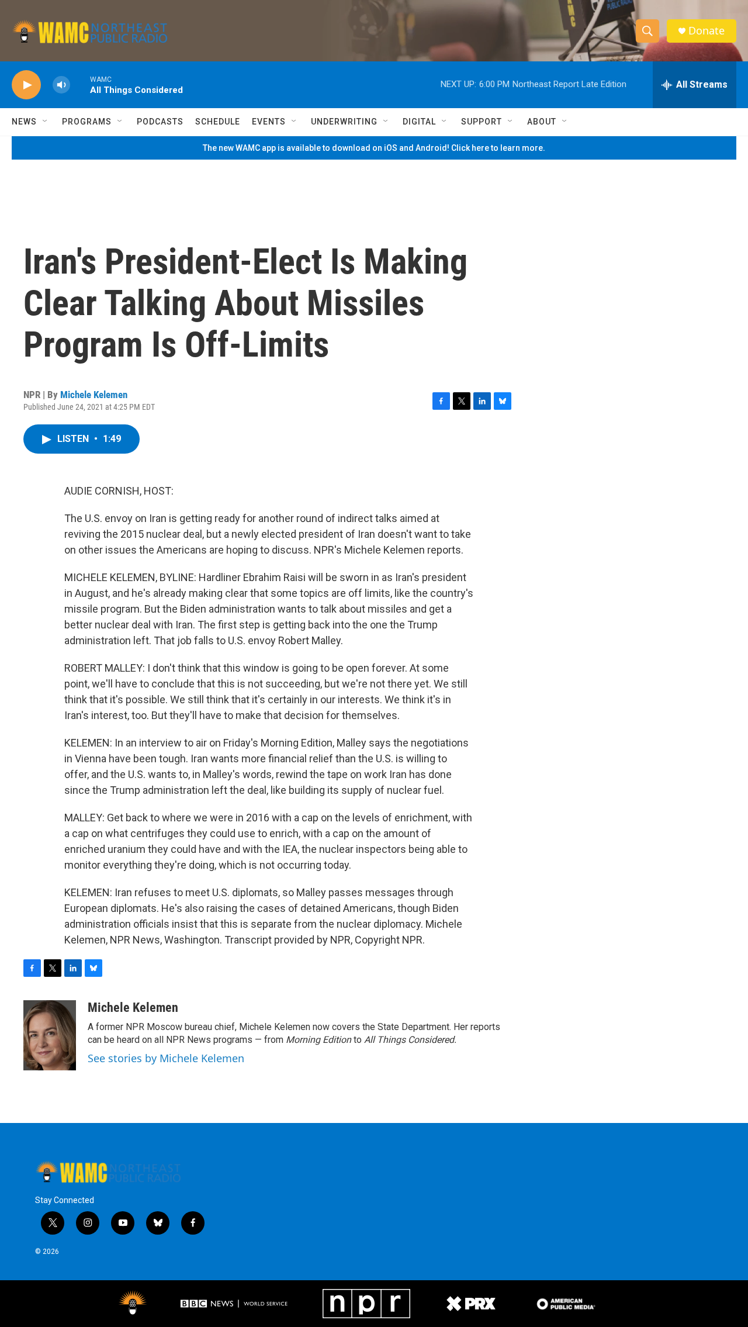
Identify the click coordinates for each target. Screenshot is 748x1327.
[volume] (61, 85)
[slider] (80, 84)
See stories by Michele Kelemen (166, 1058)
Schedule (217, 121)
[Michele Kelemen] (49, 1035)
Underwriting (344, 121)
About (541, 121)
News (24, 121)
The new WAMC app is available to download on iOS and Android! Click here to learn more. (374, 148)
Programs (87, 121)
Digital (419, 121)
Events (269, 121)
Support (481, 121)
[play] (26, 85)
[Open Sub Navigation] (45, 121)
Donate (706, 31)
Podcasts (160, 121)
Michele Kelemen (93, 394)
